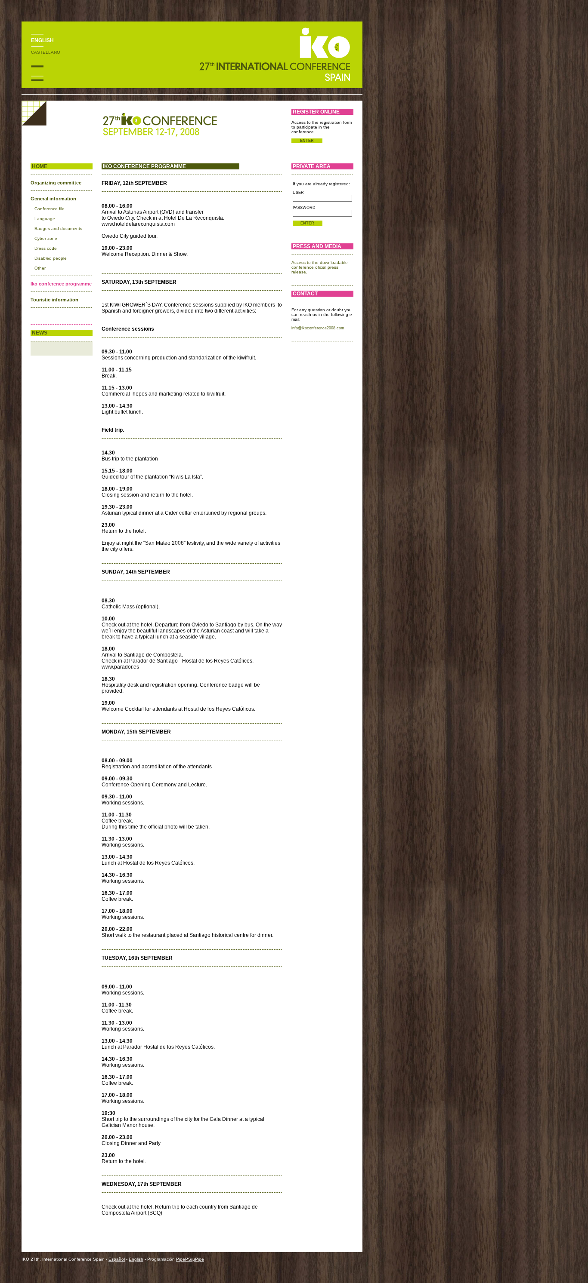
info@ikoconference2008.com (317, 328)
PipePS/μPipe (190, 1259)
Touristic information (54, 299)
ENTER (307, 140)
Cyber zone (45, 238)
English (136, 1259)
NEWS (39, 333)
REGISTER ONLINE (316, 112)
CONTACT (305, 294)
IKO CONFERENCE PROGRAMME (144, 166)
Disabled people (50, 258)
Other (40, 268)
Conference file (49, 208)
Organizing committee (56, 182)
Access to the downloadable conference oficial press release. (319, 267)
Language (44, 218)
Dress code (45, 248)
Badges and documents (58, 228)
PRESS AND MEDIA (317, 246)
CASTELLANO (45, 52)
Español (116, 1259)
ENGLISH (42, 40)
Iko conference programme (61, 283)
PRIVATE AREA (312, 166)
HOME (39, 166)
